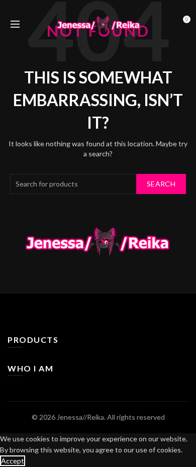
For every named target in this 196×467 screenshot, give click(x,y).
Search (161, 183)
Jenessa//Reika (80, 417)
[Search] (32, 24)
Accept (12, 460)
